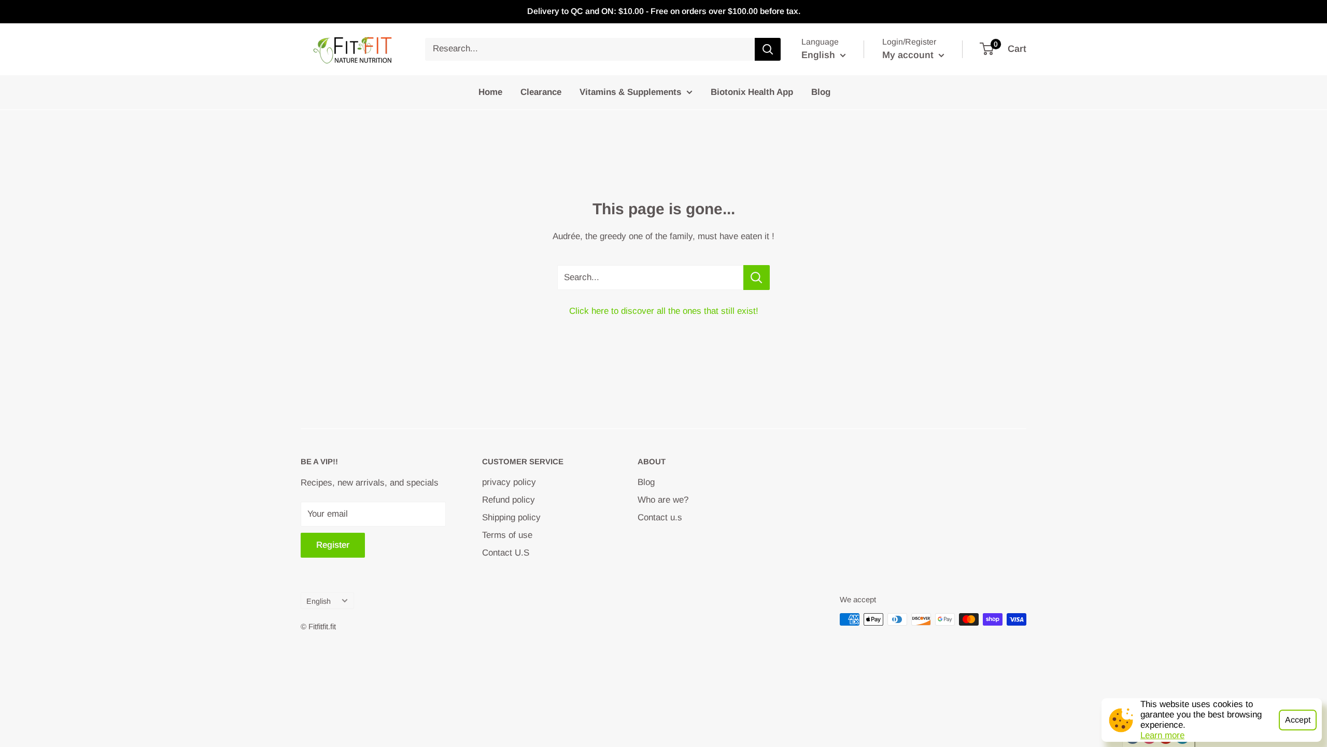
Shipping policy (511, 517)
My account (909, 55)
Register (332, 545)
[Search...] (756, 277)
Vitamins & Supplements (630, 92)
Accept (1297, 719)
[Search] (768, 49)
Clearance (540, 92)
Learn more (1162, 735)
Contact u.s (660, 517)
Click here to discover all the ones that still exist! (663, 311)
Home (490, 92)
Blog (820, 92)
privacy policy (509, 482)
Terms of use (507, 535)
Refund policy (508, 500)
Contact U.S (505, 553)
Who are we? (663, 500)
